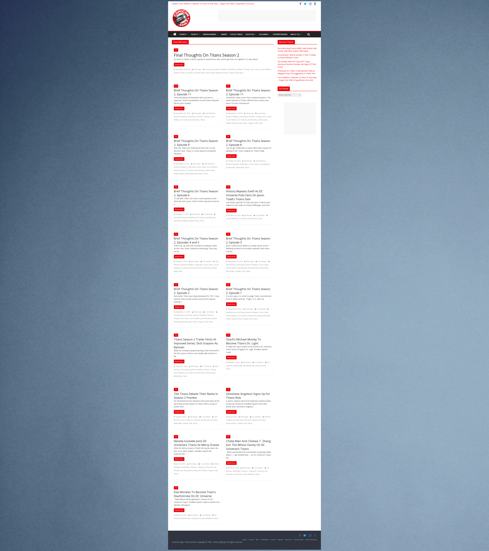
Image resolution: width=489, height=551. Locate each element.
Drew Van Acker (196, 268)
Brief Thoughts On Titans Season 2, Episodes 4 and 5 (196, 240)
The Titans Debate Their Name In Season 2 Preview (196, 396)
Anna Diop (209, 69)
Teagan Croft (233, 73)
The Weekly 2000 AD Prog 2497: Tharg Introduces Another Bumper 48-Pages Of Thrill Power (217, 3)
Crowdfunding (280, 34)
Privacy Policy (298, 540)
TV (176, 50)
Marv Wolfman (249, 474)
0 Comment (207, 214)
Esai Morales (199, 73)
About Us (295, 34)
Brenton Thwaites (220, 69)
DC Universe (189, 73)
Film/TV (194, 34)
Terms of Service (311, 540)
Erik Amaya (197, 69)
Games (224, 34)
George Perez (238, 474)
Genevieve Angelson (181, 221)
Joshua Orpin (210, 73)
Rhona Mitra (202, 470)
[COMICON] (181, 10)
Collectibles (236, 34)
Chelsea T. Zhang (242, 69)
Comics (182, 34)
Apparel (280, 540)
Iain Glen (214, 420)
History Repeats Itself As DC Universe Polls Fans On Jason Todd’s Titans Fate (245, 195)
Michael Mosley (253, 268)
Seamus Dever (237, 319)
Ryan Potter (243, 123)
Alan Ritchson (210, 113)
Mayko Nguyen (179, 174)
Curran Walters (265, 69)
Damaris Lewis (179, 73)
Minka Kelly (189, 174)
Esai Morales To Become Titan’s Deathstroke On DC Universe (195, 494)
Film (257, 540)
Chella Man (231, 69)
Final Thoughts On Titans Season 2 (206, 55)
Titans (241, 73)
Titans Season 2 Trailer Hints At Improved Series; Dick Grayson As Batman (196, 343)
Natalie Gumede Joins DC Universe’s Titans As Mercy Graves (196, 443)
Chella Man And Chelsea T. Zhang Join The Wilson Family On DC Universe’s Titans (248, 445)
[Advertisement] (267, 15)
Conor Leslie (254, 69)
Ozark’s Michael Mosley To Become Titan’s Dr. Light (243, 341)
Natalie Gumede (221, 73)
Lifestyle (250, 34)
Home (244, 540)
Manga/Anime (209, 34)
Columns (263, 34)
